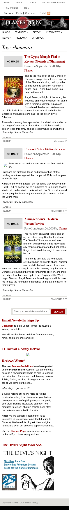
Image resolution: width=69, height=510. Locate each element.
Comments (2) (60, 141)
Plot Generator (10, 8)
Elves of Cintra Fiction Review (44, 149)
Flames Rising (34, 23)
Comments (30, 13)
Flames (28, 70)
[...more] (6, 137)
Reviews (21, 38)
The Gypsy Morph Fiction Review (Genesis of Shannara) (44, 59)
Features (20, 32)
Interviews (53, 32)
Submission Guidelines (53, 2)
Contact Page (18, 431)
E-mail (43, 13)
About (19, 2)
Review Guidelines (22, 366)
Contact (32, 2)
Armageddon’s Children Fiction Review (41, 221)
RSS (26, 8)
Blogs (6, 32)
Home (6, 2)
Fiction (37, 32)
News (5, 38)
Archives (38, 38)
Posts (19, 13)
